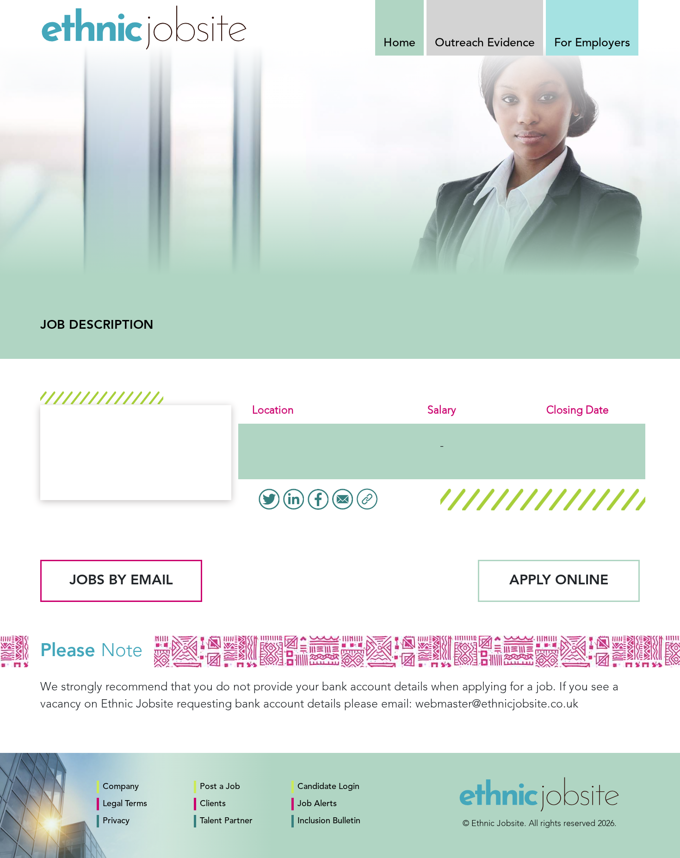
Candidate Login (328, 787)
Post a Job (220, 787)
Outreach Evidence (485, 43)
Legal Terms (125, 804)
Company (121, 787)
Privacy (116, 821)
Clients (213, 804)
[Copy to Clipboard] (367, 499)
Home (399, 43)
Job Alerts (317, 804)
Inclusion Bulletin (328, 821)
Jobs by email (121, 581)
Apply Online (558, 581)
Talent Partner (226, 821)
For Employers (592, 43)
